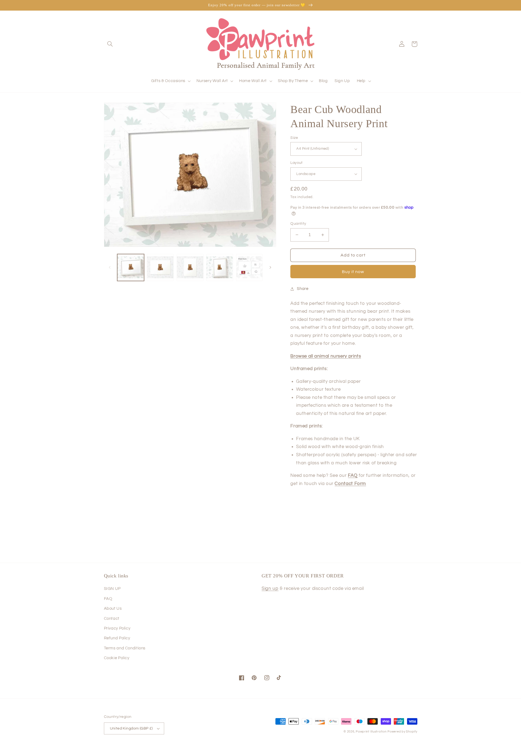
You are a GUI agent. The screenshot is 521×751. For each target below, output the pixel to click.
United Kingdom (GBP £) (131, 728)
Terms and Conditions (125, 648)
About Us (113, 608)
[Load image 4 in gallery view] (219, 267)
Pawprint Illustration (371, 731)
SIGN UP (112, 589)
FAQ (108, 599)
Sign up (270, 588)
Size (294, 138)
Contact (111, 619)
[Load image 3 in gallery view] (190, 267)
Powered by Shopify (402, 731)
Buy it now (353, 272)
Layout (296, 163)
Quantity (298, 224)
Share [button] (302, 289)
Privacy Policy (117, 628)
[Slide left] (110, 268)
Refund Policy (117, 638)
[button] (110, 44)
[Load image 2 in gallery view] (160, 267)
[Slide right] (270, 268)
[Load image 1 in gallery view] (130, 267)
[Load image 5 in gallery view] (249, 267)
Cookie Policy (116, 658)
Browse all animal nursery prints (325, 356)
